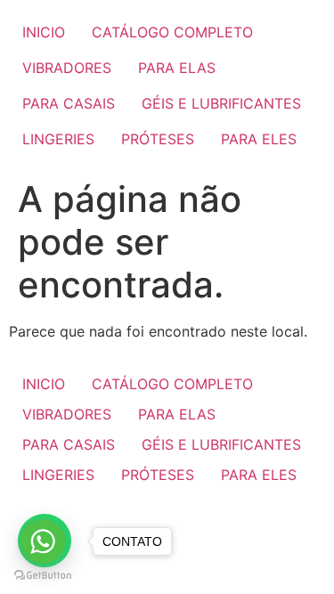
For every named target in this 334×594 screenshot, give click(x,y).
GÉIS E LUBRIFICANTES (221, 103)
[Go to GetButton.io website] (42, 576)
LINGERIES (58, 139)
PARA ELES (259, 139)
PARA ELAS (177, 68)
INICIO (43, 32)
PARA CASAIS (68, 103)
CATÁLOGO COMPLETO (172, 32)
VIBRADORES (66, 68)
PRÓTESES (157, 139)
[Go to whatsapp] (42, 541)
